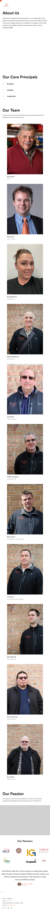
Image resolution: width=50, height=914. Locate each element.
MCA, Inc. (24, 885)
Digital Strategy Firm (10, 905)
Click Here (9, 900)
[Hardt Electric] (6, 5)
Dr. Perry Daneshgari (27, 883)
